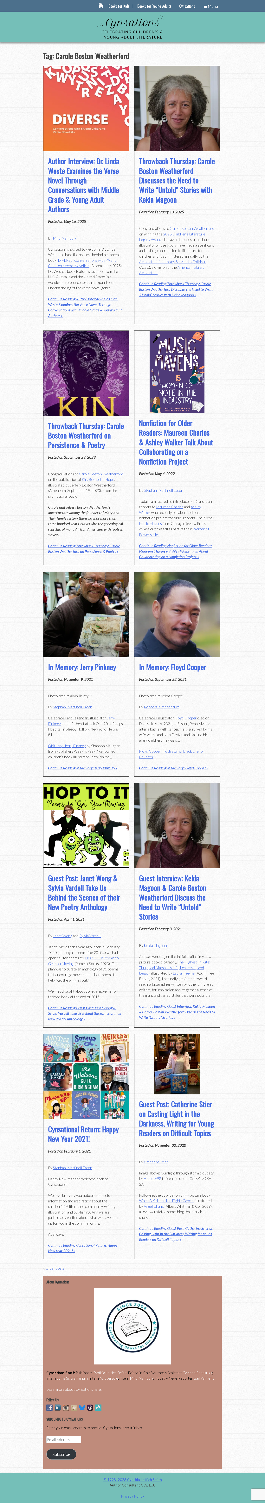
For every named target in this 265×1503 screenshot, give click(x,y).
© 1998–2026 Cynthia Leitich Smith (132, 1479)
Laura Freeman (184, 973)
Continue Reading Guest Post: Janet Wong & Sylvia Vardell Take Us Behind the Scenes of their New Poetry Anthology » (85, 1013)
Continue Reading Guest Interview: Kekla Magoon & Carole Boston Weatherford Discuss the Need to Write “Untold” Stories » (177, 1012)
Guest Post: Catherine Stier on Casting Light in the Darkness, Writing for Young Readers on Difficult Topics (176, 1118)
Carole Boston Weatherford (192, 228)
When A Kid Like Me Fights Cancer (166, 1200)
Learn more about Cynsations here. (74, 1389)
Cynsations (187, 6)
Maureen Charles (169, 507)
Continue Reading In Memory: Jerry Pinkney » (82, 768)
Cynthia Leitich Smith (109, 1372)
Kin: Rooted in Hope (98, 479)
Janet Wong (62, 936)
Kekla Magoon (155, 945)
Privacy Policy (132, 1496)
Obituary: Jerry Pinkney (67, 746)
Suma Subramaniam (72, 1378)
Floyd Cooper (186, 718)
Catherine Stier (156, 1162)
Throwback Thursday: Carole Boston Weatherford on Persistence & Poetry (86, 435)
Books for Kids (118, 6)
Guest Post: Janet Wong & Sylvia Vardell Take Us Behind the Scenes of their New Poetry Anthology (84, 892)
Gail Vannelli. (203, 1378)
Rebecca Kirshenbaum (161, 707)
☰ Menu (211, 6)
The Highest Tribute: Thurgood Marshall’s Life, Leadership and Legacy (174, 967)
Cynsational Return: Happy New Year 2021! (83, 1134)
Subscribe (61, 1454)
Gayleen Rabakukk (197, 1372)
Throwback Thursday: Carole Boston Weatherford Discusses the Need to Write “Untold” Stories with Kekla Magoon (177, 180)
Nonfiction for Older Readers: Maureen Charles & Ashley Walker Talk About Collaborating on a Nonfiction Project (176, 442)
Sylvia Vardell (90, 936)
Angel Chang (154, 1206)
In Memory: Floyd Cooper (172, 666)
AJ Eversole (109, 1378)
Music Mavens (150, 523)
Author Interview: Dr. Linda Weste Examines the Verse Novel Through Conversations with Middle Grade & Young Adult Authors (83, 184)
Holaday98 (152, 1178)
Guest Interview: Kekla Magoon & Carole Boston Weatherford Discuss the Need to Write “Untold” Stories (172, 897)
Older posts (55, 1268)
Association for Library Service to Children (172, 261)
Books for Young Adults (154, 6)
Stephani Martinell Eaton (163, 490)
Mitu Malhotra (64, 238)
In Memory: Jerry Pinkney (82, 666)
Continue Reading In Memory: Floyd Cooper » (173, 768)
